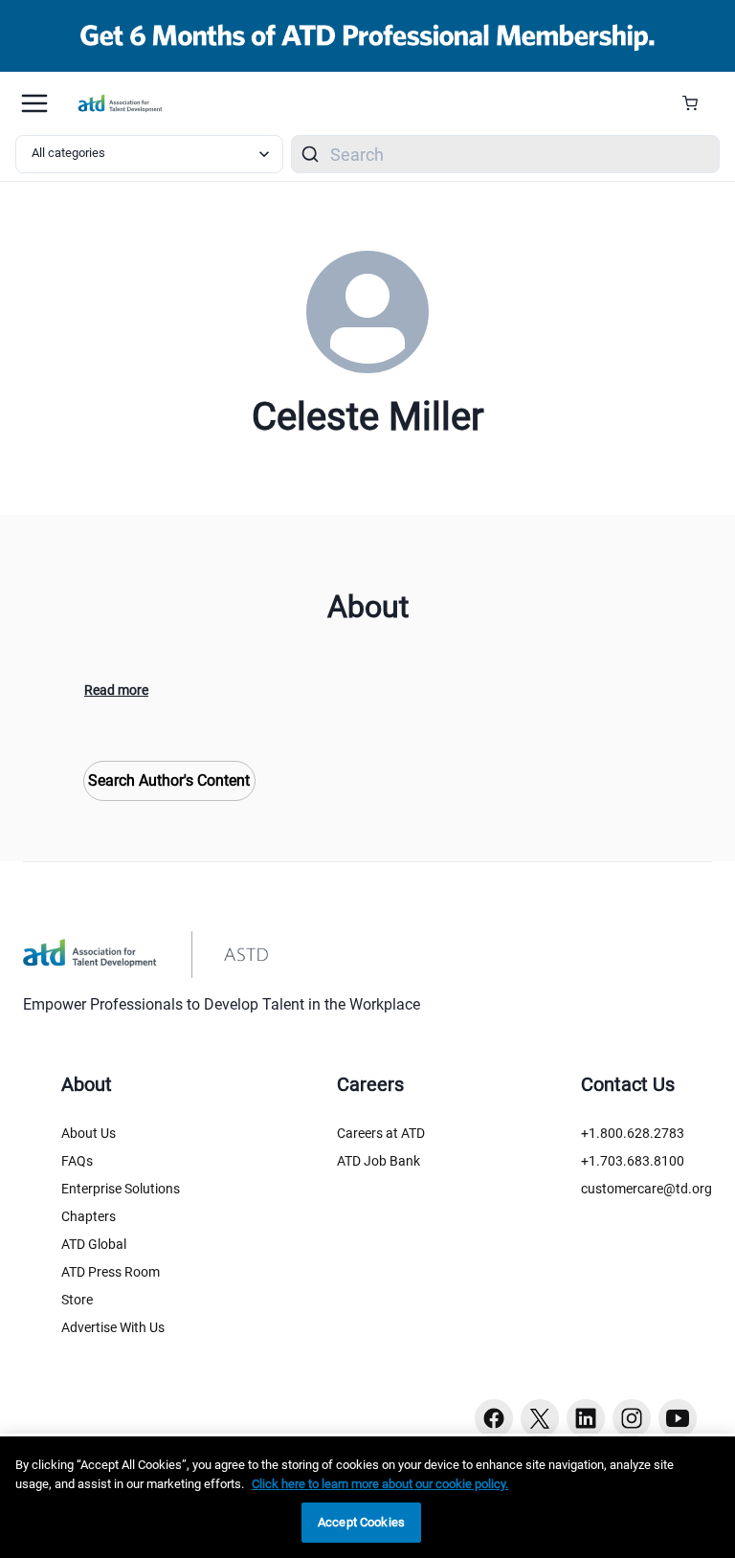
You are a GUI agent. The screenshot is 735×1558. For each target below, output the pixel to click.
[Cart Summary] (697, 103)
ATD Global (93, 1244)
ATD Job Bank (378, 1160)
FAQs (77, 1160)
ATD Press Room (110, 1272)
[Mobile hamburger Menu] (34, 103)
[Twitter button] (540, 1418)
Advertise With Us (113, 1327)
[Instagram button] (631, 1418)
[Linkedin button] (586, 1418)
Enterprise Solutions (120, 1188)
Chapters (88, 1216)
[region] (367, 1497)
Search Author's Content (169, 780)
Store (77, 1299)
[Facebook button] (494, 1418)
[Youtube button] (677, 1418)
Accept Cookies (361, 1522)
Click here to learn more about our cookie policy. (380, 1484)
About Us (88, 1133)
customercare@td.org (646, 1188)
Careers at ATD (381, 1133)
